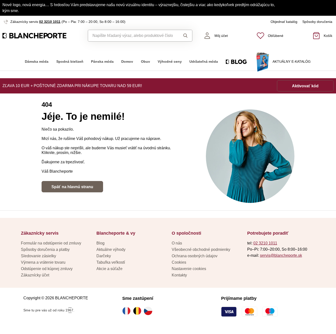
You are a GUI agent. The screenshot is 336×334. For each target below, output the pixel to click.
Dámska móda (36, 61)
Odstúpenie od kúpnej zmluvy (47, 269)
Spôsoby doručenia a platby (45, 249)
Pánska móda (102, 61)
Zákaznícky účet (35, 275)
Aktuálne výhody (110, 249)
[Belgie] (138, 311)
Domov (127, 61)
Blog (100, 243)
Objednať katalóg (284, 22)
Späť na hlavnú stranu (72, 187)
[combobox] (132, 35)
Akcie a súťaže (109, 269)
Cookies (179, 262)
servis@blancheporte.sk (281, 255)
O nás (177, 243)
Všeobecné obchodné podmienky (201, 249)
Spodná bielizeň (69, 61)
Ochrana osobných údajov (194, 256)
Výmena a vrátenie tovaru (43, 262)
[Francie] (127, 311)
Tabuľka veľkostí (110, 262)
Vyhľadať (184, 35)
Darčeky (103, 256)
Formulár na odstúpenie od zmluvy (51, 243)
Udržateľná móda (203, 61)
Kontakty (179, 275)
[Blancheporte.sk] (42, 35)
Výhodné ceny (170, 61)
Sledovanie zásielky (38, 256)
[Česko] (149, 311)
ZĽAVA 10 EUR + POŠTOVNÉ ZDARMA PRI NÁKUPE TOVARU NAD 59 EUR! (72, 86)
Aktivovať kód (305, 86)
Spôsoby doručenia (317, 22)
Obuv (145, 61)
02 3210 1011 (50, 22)
